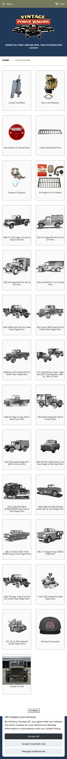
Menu (9, 3)
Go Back (33, 710)
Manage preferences (33, 751)
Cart (62, 3)
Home (5, 60)
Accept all (33, 736)
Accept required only (33, 743)
